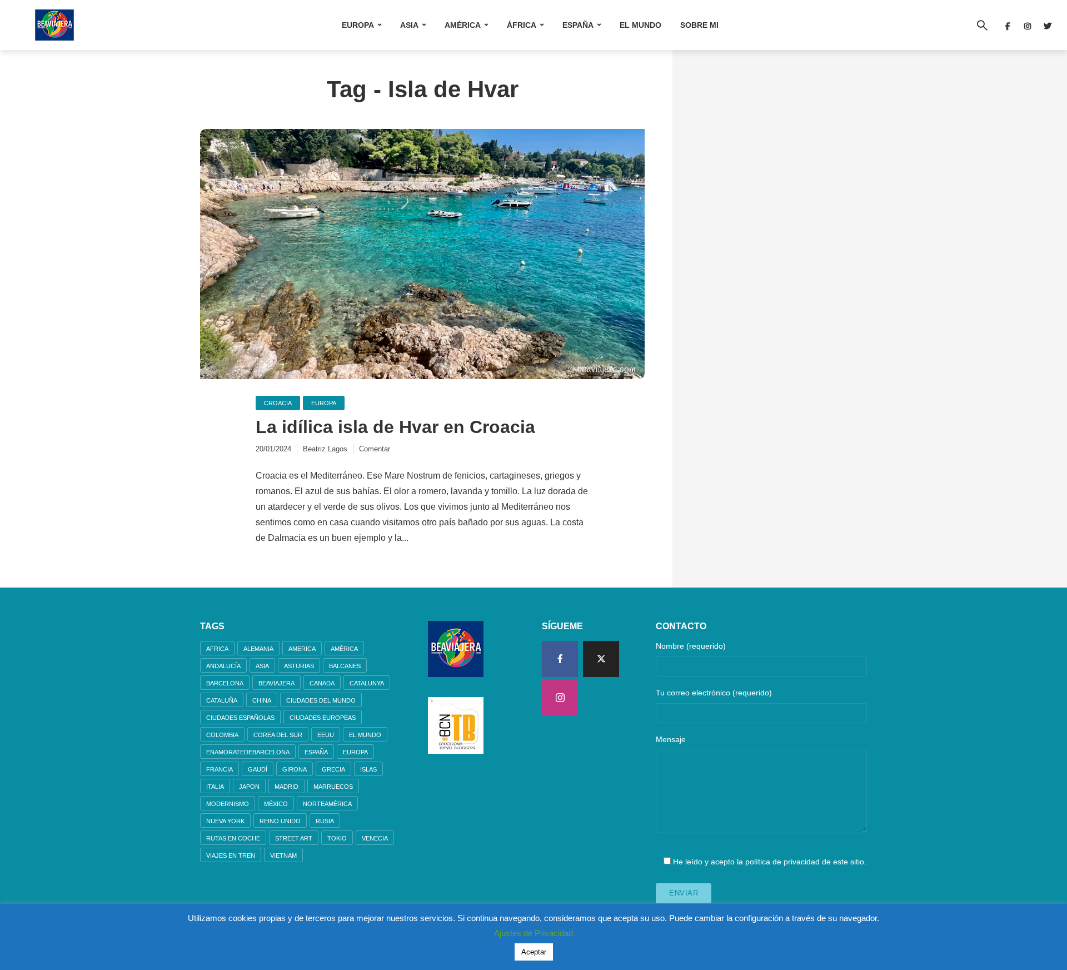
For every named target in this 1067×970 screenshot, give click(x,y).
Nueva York (225, 821)
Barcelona (224, 683)
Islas (368, 769)
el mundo (365, 735)
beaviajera (276, 683)
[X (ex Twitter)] (601, 659)
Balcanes (345, 666)
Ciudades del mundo (321, 700)
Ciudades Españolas (240, 717)
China (261, 700)
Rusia (325, 821)
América (463, 25)
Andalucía (223, 666)
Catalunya (367, 683)
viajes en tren (230, 855)
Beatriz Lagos (325, 449)
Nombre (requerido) (691, 645)
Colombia (222, 735)
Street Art (293, 838)
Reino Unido (280, 821)
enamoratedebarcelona (248, 752)
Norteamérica (327, 803)
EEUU (325, 735)
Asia (409, 25)
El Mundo (640, 25)
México (276, 803)
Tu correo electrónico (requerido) (714, 692)
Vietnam (283, 855)
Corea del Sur (277, 735)
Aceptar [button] (533, 952)
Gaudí (257, 769)
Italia (215, 786)
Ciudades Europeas (323, 717)
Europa (358, 25)
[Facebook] (560, 659)
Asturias (299, 666)
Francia (219, 769)
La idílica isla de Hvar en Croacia (395, 427)
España (578, 25)
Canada (322, 683)
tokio (337, 838)
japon (249, 786)
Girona (294, 769)
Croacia (278, 403)
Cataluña (221, 700)
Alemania (258, 648)
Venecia (375, 838)
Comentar (374, 449)
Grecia (333, 769)
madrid (286, 786)
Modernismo (227, 803)
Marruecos (333, 786)
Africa (217, 648)
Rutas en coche (233, 838)
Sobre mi (699, 25)
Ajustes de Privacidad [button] (533, 933)
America (302, 648)
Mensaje (671, 739)
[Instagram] (560, 698)
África (521, 25)
